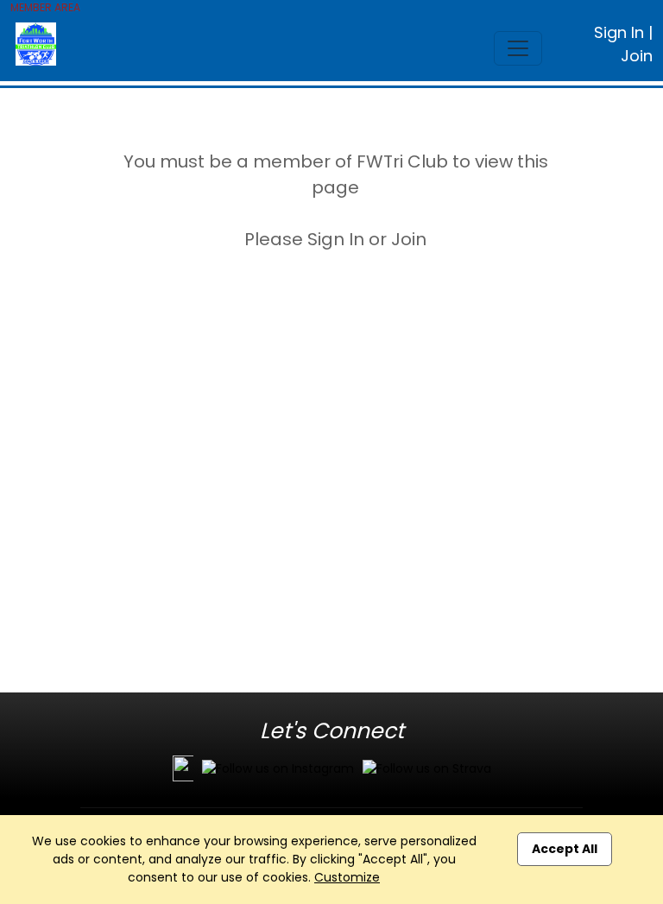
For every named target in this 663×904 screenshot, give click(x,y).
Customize (347, 877)
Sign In (619, 32)
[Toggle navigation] (518, 48)
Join (637, 55)
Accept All (564, 848)
